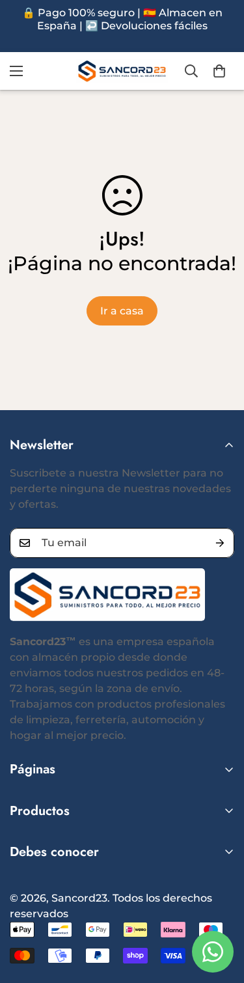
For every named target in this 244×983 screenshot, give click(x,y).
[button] (219, 71)
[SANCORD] (122, 71)
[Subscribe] (220, 543)
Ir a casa (122, 311)
